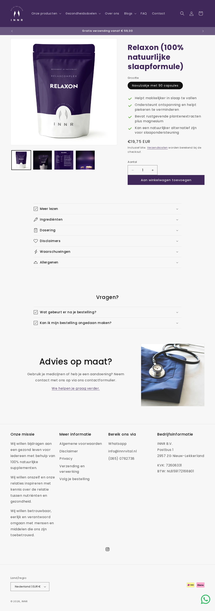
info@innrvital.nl (122, 451)
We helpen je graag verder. (76, 388)
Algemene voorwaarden (80, 443)
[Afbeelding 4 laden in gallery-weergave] (85, 160)
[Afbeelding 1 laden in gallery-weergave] (21, 160)
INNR (25, 601)
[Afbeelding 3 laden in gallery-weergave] (63, 160)
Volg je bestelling (74, 479)
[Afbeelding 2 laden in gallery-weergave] (42, 160)
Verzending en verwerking (72, 469)
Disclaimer (68, 451)
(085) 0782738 (121, 458)
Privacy (65, 458)
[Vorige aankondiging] (12, 31)
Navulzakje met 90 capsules (155, 85)
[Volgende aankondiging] (203, 31)
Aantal (132, 162)
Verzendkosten (157, 147)
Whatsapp (117, 443)
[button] (46, 13)
